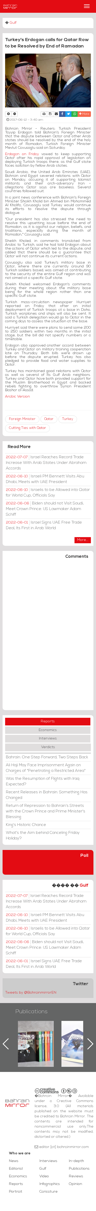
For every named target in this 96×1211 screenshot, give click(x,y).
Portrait (15, 1192)
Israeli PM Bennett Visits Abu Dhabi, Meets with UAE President (45, 479)
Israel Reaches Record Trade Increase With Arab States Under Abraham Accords (46, 463)
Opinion (75, 1184)
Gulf (13, 23)
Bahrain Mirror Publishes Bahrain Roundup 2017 (54, 1035)
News (13, 1161)
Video (44, 1176)
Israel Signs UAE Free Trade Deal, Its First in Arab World (44, 525)
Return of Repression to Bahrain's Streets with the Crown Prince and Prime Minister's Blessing (45, 811)
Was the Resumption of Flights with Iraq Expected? (42, 781)
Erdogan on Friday (22, 154)
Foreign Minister (22, 419)
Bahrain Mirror (10, 6)
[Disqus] (48, 637)
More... (82, 540)
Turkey (67, 419)
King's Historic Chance (26, 825)
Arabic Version (17, 397)
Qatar (49, 419)
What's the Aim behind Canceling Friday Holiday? (43, 836)
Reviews (76, 1176)
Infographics (49, 1184)
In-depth (76, 1161)
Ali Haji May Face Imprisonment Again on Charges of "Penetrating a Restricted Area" (46, 768)
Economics (48, 730)
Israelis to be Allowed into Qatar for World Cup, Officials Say (48, 493)
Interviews (48, 738)
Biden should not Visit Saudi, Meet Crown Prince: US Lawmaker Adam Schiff (45, 509)
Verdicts (48, 747)
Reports (48, 721)
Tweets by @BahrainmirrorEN (30, 993)
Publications (31, 1012)
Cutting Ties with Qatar (27, 428)
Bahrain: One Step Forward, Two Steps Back (47, 757)
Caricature (48, 1192)
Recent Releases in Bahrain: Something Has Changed (47, 795)
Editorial (16, 1169)
